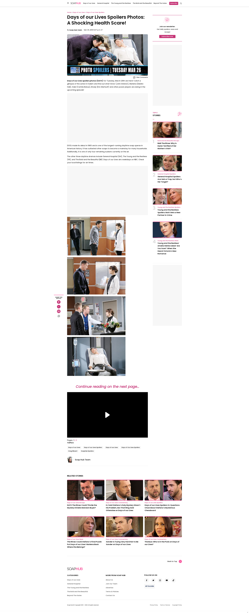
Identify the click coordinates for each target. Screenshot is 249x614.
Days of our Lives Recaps (76, 503)
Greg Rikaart (72, 451)
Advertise (109, 588)
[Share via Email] (58, 311)
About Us (109, 580)
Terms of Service (165, 605)
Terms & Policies (112, 591)
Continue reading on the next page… (107, 386)
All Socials (149, 586)
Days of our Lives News (75, 539)
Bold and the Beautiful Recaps (168, 141)
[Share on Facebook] (58, 302)
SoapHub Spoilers (87, 451)
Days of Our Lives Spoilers (131, 447)
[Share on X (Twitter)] (58, 306)
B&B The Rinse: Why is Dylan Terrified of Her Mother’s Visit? (167, 146)
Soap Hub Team (75, 30)
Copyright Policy (177, 605)
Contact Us (110, 595)
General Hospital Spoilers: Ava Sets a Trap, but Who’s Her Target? (170, 179)
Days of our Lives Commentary (117, 503)
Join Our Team (111, 584)
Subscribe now (167, 36)
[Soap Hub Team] (71, 460)
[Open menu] (68, 3)
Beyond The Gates (160, 3)
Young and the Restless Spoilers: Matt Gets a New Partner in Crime (169, 212)
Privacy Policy (154, 605)
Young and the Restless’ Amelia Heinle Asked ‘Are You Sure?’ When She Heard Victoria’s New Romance (169, 248)
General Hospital (103, 3)
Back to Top (172, 561)
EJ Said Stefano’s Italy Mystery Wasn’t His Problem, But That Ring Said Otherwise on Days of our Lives (123, 508)
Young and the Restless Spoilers (169, 207)
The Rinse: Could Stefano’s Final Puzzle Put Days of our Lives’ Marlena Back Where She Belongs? (84, 544)
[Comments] (58, 316)
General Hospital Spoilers (167, 174)
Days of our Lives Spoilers (93, 447)
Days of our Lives (89, 3)
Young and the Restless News (168, 241)
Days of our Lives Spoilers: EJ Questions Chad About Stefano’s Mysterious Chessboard (162, 508)
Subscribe (173, 3)
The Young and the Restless (121, 3)
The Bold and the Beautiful (142, 3)
